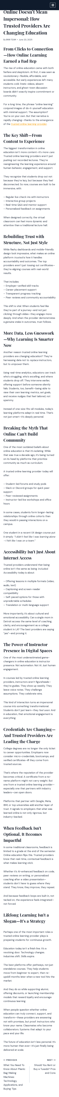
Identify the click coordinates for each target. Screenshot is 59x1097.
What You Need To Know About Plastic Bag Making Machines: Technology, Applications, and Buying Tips (14, 1074)
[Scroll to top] (51, 1079)
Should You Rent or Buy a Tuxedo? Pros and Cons (45, 1067)
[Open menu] (53, 5)
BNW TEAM (11, 39)
